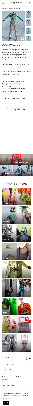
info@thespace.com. (15, 91)
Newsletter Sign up (12, 376)
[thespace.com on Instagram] (27, 358)
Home (3, 8)
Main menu (7, 370)
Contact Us (7, 364)
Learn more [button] (6, 398)
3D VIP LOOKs (8, 8)
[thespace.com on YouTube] (30, 358)
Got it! (6, 402)
